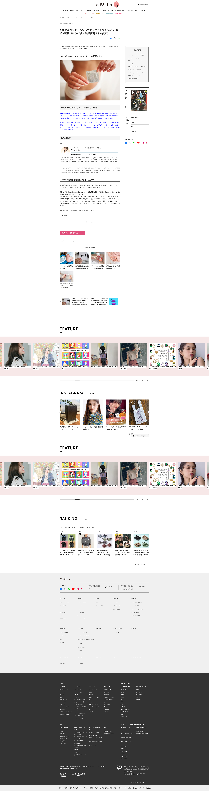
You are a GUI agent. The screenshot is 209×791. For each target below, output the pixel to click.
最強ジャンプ (63, 697)
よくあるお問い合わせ (75, 766)
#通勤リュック (131, 61)
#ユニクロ (138, 75)
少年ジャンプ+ (63, 699)
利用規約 (103, 766)
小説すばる (62, 733)
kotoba (76, 749)
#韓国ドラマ (143, 66)
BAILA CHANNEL (136, 657)
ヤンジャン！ (77, 711)
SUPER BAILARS (119, 10)
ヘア (79, 615)
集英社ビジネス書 (78, 740)
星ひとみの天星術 (81, 647)
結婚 (61, 639)
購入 (132, 126)
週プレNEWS (139, 692)
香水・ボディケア (81, 612)
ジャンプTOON (63, 702)
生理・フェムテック (117, 605)
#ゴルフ (129, 72)
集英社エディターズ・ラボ (142, 733)
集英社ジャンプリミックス (66, 712)
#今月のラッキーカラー (139, 72)
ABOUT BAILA (63, 664)
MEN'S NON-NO (124, 712)
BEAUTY (72, 10)
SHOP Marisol (124, 749)
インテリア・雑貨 (135, 605)
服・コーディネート (64, 605)
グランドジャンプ (78, 715)
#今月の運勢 (130, 64)
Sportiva (138, 697)
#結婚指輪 (142, 55)
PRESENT (143, 10)
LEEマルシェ (124, 746)
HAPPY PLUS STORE (126, 741)
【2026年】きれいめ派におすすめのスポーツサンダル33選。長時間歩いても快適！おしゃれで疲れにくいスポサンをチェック (141, 555)
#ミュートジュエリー (132, 55)
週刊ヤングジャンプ (79, 704)
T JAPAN (123, 707)
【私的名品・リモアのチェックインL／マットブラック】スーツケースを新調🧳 (69, 428)
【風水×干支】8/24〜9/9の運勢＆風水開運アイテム (46, 367)
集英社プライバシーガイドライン (91, 766)
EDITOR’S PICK (129, 10)
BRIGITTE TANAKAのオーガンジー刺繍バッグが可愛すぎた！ (139, 428)
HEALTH (83, 10)
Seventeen (123, 689)
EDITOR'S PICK (64, 657)
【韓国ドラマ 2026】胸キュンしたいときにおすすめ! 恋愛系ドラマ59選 (122, 553)
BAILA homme (109, 13)
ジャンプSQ (62, 692)
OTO (122, 731)
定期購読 (133, 122)
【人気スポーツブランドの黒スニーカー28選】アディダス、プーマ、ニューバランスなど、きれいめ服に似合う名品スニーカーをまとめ (67, 555)
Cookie (105, 707)
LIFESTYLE (89, 10)
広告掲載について (64, 766)
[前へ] (59, 412)
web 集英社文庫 (63, 738)
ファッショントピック (64, 602)
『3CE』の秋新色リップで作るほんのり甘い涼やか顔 (162, 367)
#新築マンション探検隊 (133, 66)
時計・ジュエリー (63, 612)
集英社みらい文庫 (108, 731)
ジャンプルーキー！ (64, 707)
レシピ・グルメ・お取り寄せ (137, 609)
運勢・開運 (80, 650)
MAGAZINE (111, 10)
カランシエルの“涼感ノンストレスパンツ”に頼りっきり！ (104, 367)
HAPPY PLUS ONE (125, 709)
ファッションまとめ (64, 621)
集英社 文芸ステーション (66, 736)
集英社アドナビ (139, 731)
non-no (122, 692)
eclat (122, 704)
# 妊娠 (72, 241)
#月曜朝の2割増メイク (133, 78)
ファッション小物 (63, 609)
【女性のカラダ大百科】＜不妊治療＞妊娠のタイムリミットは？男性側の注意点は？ (113, 266)
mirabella (123, 753)
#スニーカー (130, 58)
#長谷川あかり (131, 69)
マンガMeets (92, 712)
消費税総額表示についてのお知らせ (68, 768)
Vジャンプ (62, 694)
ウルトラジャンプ (78, 718)
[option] (17, 357)
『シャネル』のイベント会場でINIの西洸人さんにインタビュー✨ (116, 428)
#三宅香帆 (139, 69)
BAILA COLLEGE (100, 13)
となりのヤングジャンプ (80, 713)
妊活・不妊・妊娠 (116, 609)
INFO (114, 657)
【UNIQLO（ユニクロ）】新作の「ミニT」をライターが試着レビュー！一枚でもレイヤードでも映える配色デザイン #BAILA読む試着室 (86, 555)
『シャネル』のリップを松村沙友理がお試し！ (93, 428)
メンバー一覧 (116, 632)
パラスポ (138, 699)
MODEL (137, 10)
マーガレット (92, 702)
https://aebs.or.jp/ (137, 774)
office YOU (106, 712)
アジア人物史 (63, 743)
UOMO (122, 714)
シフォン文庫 (92, 745)
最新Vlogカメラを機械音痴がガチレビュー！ (75, 366)
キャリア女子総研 (89, 13)
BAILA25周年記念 (119, 13)
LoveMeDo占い (81, 643)
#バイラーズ (139, 61)
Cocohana (106, 709)
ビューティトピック (82, 602)
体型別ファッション (64, 618)
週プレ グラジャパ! (140, 694)
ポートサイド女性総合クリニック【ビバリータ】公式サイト (84, 154)
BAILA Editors (81, 664)
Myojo (137, 689)
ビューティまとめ (81, 618)
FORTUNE (103, 10)
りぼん (90, 699)
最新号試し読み (135, 117)
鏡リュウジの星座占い (82, 632)
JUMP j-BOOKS (93, 735)
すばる (61, 731)
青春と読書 (62, 741)
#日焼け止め (130, 75)
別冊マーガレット (93, 704)
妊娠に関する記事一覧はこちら (70, 233)
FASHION (65, 10)
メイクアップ (80, 609)
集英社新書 (77, 743)
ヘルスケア (115, 602)
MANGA (133, 628)
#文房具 (137, 58)
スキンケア (80, 605)
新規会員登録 (142, 587)
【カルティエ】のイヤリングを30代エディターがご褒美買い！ (191, 367)
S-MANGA (62, 709)
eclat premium (124, 751)
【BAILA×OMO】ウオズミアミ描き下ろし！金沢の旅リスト (17, 367)
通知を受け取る (109, 587)
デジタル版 (133, 131)
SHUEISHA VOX (125, 744)
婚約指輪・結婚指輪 (64, 632)
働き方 (97, 602)
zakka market (124, 758)
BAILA (122, 694)
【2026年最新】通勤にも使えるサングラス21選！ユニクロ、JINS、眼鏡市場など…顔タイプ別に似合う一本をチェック (104, 555)
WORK (77, 10)
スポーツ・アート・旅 (135, 615)
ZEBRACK (62, 704)
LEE (122, 702)
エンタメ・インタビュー (136, 602)
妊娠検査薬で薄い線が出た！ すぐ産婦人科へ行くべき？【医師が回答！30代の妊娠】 (66, 285)
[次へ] (149, 412)
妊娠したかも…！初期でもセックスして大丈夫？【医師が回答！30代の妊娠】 (66, 266)
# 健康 (61, 241)
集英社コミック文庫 (64, 714)
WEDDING (96, 10)
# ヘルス (67, 241)
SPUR (122, 699)
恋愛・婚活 (62, 642)
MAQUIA (123, 697)
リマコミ (91, 709)
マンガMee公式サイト (94, 707)
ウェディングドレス (64, 636)
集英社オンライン (125, 716)
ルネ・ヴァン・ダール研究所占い (84, 636)
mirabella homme (125, 756)
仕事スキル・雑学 (99, 605)
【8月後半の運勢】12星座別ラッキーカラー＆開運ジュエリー (133, 367)
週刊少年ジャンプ (64, 689)
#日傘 (137, 64)
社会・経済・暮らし (135, 612)
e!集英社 (76, 752)
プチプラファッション (64, 615)
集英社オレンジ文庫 (94, 732)
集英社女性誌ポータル (144, 4)
